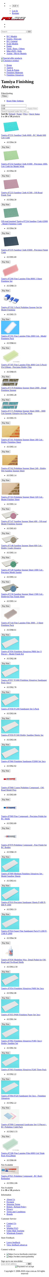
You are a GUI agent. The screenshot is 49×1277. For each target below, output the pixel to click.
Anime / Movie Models (17, 53)
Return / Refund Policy (16, 1207)
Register (15, 13)
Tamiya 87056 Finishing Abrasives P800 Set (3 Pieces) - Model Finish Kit (21, 652)
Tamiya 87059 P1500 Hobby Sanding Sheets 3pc (22, 735)
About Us (11, 1199)
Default (12, 114)
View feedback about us (17, 1245)
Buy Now (5, 147)
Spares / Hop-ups (14, 39)
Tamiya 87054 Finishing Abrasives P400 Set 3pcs (22, 988)
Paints (9, 46)
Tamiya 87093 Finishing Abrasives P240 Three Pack (23, 1069)
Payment (10, 1202)
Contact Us (11, 1223)
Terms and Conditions (16, 1212)
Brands (10, 1214)
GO (29, 32)
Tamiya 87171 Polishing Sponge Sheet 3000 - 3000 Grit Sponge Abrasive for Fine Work (23, 412)
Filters (4, 96)
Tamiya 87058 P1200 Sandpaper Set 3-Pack (20, 709)
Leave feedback (13, 1242)
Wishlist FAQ (12, 1228)
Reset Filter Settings (15, 101)
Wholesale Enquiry (15, 1233)
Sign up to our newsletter (12, 1261)
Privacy (10, 1209)
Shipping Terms (13, 1204)
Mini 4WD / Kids (14, 51)
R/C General (12, 41)
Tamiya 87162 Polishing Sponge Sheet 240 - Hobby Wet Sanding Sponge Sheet (23, 469)
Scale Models (12, 44)
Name (19, 114)
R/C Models (12, 36)
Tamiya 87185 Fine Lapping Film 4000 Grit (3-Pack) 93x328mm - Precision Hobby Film (24, 366)
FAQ (9, 1226)
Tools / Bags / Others (16, 48)
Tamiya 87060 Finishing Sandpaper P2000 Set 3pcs (23, 761)
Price (25, 114)
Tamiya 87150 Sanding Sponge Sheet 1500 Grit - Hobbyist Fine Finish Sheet (22, 595)
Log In (15, 11)
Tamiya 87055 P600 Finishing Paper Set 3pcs (20, 1014)
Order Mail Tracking (15, 1231)
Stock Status (34, 114)
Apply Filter (32, 109)
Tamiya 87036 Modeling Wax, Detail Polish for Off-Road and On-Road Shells (23, 961)
